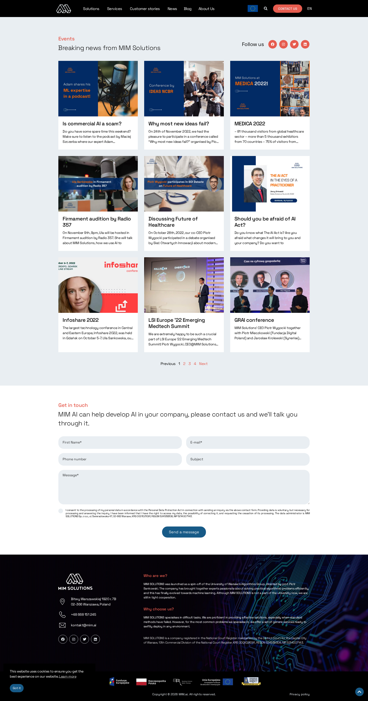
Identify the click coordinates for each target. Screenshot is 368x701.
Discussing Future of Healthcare (173, 221)
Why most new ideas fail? (178, 123)
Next (203, 363)
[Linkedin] (305, 44)
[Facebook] (272, 44)
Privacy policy (300, 694)
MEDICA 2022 (249, 123)
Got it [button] (17, 688)
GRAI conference (254, 320)
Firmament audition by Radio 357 (97, 221)
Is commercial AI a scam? (92, 123)
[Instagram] (283, 44)
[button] (265, 8)
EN (309, 8)
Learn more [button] (67, 676)
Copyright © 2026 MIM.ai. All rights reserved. (184, 694)
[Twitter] (294, 44)
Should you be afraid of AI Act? (265, 221)
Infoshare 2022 (80, 320)
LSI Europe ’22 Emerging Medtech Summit (176, 323)
